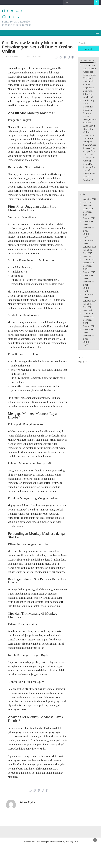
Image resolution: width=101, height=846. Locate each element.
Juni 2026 (87, 202)
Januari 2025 (89, 272)
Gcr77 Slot (34, 589)
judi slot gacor (34, 57)
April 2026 (88, 209)
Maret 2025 (88, 263)
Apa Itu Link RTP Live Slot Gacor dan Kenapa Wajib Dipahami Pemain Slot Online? (89, 75)
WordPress (40, 842)
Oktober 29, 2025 (11, 57)
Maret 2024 (88, 317)
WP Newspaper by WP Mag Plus (62, 842)
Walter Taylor (27, 802)
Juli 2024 (87, 304)
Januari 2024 (89, 326)
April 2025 (88, 259)
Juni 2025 (87, 253)
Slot (22, 57)
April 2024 (88, 313)
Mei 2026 (87, 205)
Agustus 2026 (89, 199)
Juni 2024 (87, 307)
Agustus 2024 (89, 301)
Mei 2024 (87, 310)
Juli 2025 (87, 250)
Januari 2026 (89, 218)
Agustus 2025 (89, 247)
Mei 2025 (87, 256)
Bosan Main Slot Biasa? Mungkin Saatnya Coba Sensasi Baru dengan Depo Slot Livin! (89, 145)
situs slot (82, 362)
